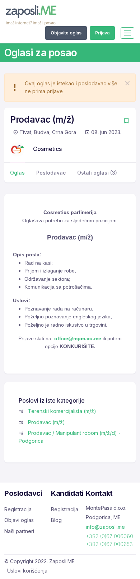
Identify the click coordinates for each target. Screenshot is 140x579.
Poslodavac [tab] (51, 173)
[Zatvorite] (127, 83)
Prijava (102, 32)
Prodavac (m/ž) (46, 422)
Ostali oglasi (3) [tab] (97, 173)
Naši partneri (19, 531)
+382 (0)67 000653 (109, 544)
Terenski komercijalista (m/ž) (62, 411)
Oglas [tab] (17, 173)
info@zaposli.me (105, 527)
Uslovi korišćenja (27, 571)
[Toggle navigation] (127, 33)
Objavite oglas (66, 32)
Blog (56, 520)
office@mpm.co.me (77, 338)
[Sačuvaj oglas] (126, 121)
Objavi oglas (19, 520)
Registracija (18, 509)
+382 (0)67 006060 (109, 536)
